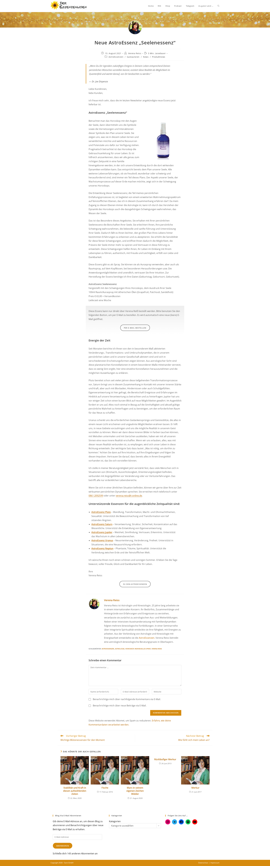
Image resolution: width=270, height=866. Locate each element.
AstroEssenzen (116, 57)
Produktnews (158, 57)
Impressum (215, 863)
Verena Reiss (134, 53)
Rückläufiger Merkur (165, 759)
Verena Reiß (157, 649)
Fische (105, 787)
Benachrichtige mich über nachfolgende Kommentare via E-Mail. (127, 699)
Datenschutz (203, 863)
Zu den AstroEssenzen (135, 584)
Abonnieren (62, 846)
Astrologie (119, 649)
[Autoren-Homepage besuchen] (94, 603)
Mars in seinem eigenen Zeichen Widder (135, 791)
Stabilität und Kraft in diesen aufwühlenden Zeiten (74, 791)
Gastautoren (133, 57)
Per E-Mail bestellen (135, 328)
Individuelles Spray (143, 649)
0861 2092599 (96, 495)
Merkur (195, 787)
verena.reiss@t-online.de (129, 495)
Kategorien (115, 821)
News (145, 57)
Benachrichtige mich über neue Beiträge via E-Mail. (119, 705)
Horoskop (129, 649)
